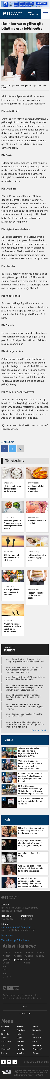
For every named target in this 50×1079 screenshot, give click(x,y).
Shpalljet (20, 1053)
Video (35, 1026)
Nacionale (36, 1030)
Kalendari (36, 1038)
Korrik (27, 959)
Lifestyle (5, 1034)
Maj (4, 973)
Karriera (35, 1053)
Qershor (7, 977)
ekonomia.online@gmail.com (16, 927)
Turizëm (20, 1041)
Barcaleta (36, 1045)
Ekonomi (5, 1026)
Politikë (20, 1026)
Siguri (19, 1038)
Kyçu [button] (25, 1006)
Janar (5, 959)
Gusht (27, 963)
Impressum (7, 935)
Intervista (21, 1049)
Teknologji (37, 1049)
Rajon (3, 1045)
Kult (19, 1034)
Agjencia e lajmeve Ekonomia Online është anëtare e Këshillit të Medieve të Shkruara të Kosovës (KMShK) (31, 1072)
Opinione (21, 1030)
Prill (5, 970)
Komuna (5, 1038)
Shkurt (6, 963)
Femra (4, 1053)
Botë (34, 1041)
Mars (5, 966)
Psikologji (5, 1049)
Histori (20, 1045)
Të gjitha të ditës (39, 730)
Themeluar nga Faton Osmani (16, 940)
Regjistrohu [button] (25, 1013)
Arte (34, 1034)
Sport (3, 1030)
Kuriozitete (6, 1041)
